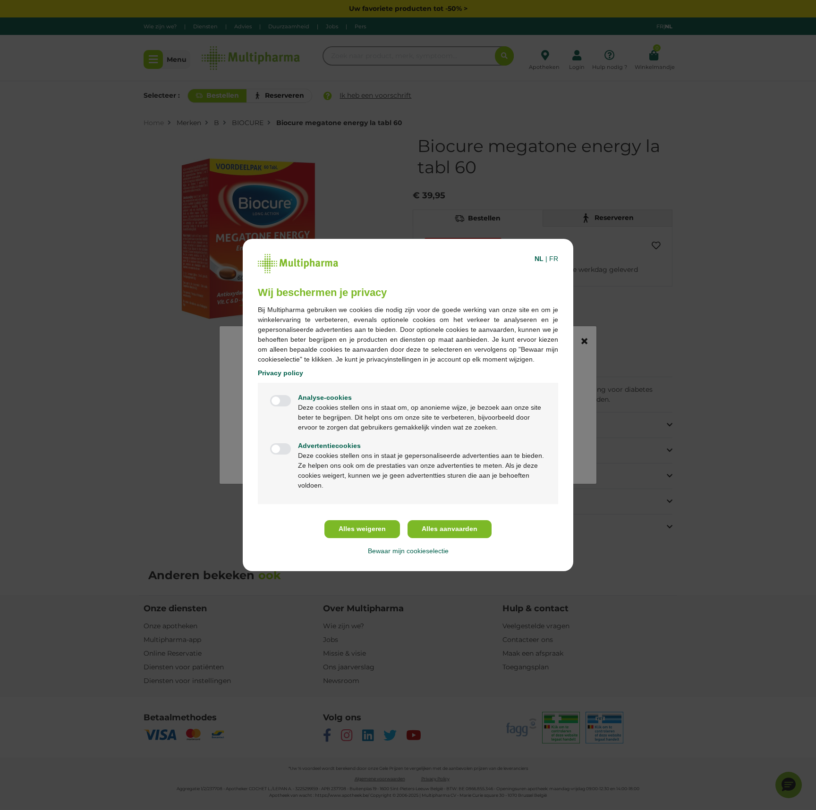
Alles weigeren (362, 528)
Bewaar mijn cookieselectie (408, 551)
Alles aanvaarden (449, 528)
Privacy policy (280, 373)
